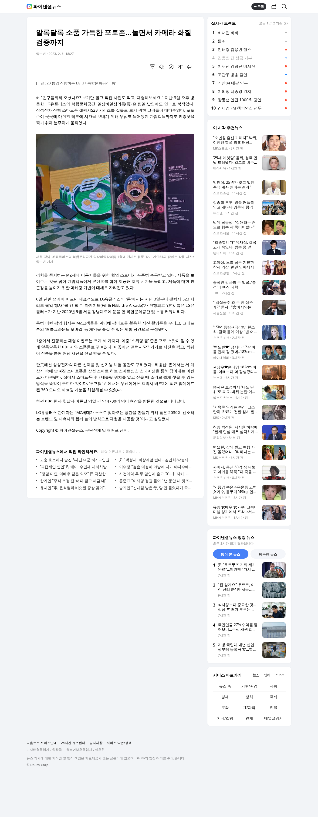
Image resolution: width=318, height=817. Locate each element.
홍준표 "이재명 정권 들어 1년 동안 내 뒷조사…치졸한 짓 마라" (155, 480)
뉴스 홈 (225, 686)
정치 (249, 696)
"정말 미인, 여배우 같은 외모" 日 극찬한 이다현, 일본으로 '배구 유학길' (76, 473)
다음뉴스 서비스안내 (42, 742)
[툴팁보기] (286, 24)
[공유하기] (274, 6)
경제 (225, 696)
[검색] (285, 6)
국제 (273, 696)
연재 (249, 718)
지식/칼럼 (225, 718)
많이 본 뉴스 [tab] (230, 554)
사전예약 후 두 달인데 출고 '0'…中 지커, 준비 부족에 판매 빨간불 (155, 473)
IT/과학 (249, 707)
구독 (260, 6)
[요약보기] (152, 66)
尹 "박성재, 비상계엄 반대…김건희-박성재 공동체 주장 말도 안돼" (155, 459)
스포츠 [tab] (279, 675)
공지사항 (95, 742)
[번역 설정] (171, 66)
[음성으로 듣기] (161, 66)
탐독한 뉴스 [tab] (268, 554)
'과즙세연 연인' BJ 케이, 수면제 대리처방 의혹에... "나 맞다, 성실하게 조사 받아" (76, 466)
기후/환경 (249, 686)
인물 (273, 707)
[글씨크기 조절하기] (180, 66)
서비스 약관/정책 (119, 742)
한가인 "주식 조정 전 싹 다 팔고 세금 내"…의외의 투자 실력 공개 (76, 480)
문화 (225, 707)
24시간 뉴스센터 (73, 742)
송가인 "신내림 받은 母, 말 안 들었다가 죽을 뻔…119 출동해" (155, 487)
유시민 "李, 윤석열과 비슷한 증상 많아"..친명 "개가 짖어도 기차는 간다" (76, 487)
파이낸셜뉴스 (47, 6)
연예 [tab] (267, 675)
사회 (273, 686)
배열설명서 (273, 718)
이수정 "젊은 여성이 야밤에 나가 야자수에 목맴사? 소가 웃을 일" (155, 466)
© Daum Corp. (38, 765)
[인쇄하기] (189, 66)
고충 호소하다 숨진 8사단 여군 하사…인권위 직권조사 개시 (76, 459)
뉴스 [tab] (256, 675)
